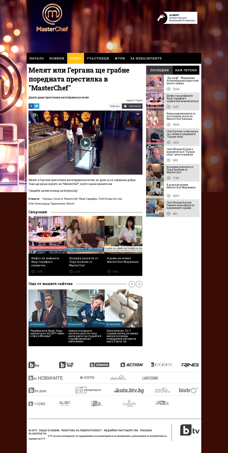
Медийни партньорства (121, 430)
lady (166, 363)
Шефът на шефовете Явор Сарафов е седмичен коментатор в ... (183, 99)
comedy (74, 363)
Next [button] (138, 284)
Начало (36, 58)
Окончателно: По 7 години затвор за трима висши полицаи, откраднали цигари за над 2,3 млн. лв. (122, 336)
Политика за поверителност (81, 430)
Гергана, (47, 198)
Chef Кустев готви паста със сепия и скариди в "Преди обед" (182, 134)
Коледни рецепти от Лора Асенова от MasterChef (180, 169)
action (135, 363)
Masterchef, (71, 198)
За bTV (32, 430)
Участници (98, 58)
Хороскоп (165, 390)
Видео (75, 58)
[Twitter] (36, 105)
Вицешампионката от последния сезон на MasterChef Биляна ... (181, 116)
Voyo (87, 377)
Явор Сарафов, (88, 198)
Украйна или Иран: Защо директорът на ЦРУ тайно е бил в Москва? (47, 333)
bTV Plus (44, 390)
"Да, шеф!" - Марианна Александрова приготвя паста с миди (183, 80)
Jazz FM (162, 403)
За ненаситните (146, 58)
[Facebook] (31, 105)
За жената (151, 378)
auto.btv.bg (129, 391)
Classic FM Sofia (139, 403)
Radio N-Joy (75, 403)
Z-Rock (107, 403)
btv (43, 363)
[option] (47, 317)
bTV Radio (44, 404)
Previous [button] (131, 284)
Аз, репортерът (89, 390)
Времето (118, 377)
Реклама (146, 430)
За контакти (37, 433)
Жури (120, 58)
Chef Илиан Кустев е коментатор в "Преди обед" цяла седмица (181, 151)
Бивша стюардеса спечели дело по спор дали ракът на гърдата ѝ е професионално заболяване (84, 336)
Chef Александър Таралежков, (47, 203)
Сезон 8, (58, 198)
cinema (105, 363)
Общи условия (49, 430)
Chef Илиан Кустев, (110, 198)
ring (191, 363)
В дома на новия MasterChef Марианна (181, 186)
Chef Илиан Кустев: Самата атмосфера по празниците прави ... (181, 205)
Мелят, (70, 203)
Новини (56, 58)
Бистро (189, 390)
